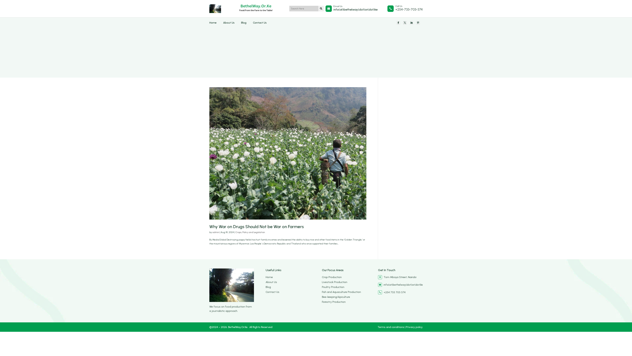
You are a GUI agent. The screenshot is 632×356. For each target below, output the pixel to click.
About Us (229, 22)
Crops (238, 232)
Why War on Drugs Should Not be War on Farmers (256, 226)
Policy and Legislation (253, 232)
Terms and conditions (391, 327)
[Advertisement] (316, 50)
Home (213, 22)
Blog (243, 22)
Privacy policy (414, 327)
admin (215, 232)
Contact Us (260, 22)
